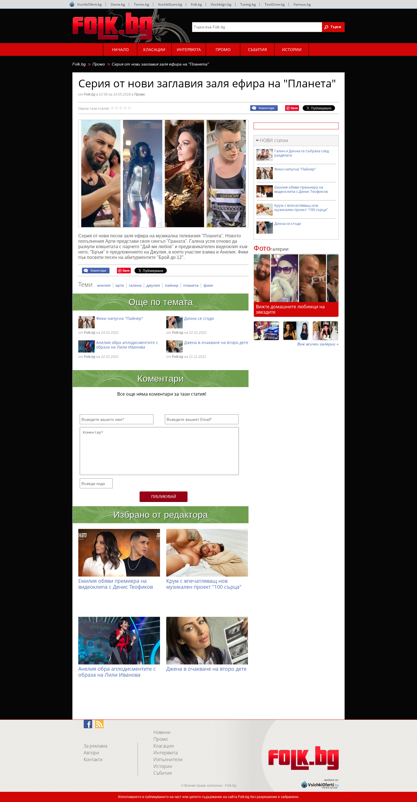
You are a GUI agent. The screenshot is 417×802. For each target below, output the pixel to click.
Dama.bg (118, 4)
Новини (161, 732)
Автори (91, 753)
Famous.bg (302, 4)
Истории (162, 766)
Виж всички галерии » (318, 344)
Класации (163, 746)
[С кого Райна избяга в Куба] (266, 330)
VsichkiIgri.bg (221, 4)
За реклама (95, 746)
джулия (153, 285)
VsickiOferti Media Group (72, 4)
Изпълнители (168, 759)
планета (191, 285)
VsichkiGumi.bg (170, 4)
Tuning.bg (248, 4)
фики (208, 285)
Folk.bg (196, 4)
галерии (271, 249)
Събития (162, 773)
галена (136, 285)
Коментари (266, 108)
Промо (98, 64)
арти (120, 285)
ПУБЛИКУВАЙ (163, 497)
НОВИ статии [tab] (274, 140)
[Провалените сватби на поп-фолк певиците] (325, 330)
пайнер (172, 285)
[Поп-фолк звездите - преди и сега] (296, 330)
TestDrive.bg (275, 4)
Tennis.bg (141, 4)
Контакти (93, 759)
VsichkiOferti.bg (89, 4)
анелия (104, 285)
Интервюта (165, 753)
